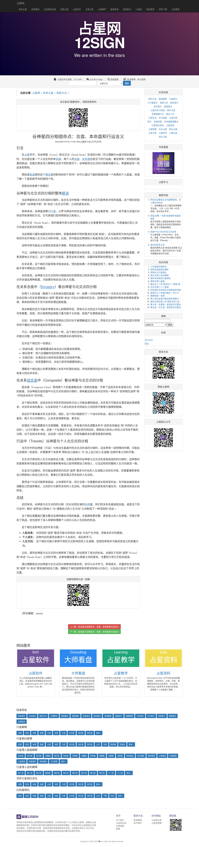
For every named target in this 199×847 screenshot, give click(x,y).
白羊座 (20, 755)
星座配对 (127, 9)
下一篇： (94, 631)
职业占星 (173, 129)
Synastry (149, 339)
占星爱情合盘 (50, 9)
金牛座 (29, 755)
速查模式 (64, 716)
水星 (34, 733)
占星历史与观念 (158, 110)
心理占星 (173, 132)
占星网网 (37, 822)
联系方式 (43, 716)
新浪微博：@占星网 (136, 79)
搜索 (127, 83)
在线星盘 (107, 716)
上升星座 (53, 761)
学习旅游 (163, 117)
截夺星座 (151, 755)
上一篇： (94, 626)
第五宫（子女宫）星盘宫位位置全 (165, 307)
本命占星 (23, 9)
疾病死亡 (161, 716)
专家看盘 (163, 147)
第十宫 (102, 773)
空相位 (122, 744)
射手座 (93, 755)
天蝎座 (84, 755)
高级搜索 (114, 79)
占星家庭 (152, 129)
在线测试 (86, 716)
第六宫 (65, 773)
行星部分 (173, 98)
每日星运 (97, 716)
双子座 (38, 755)
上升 (98, 744)
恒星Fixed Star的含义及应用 (163, 231)
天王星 (71, 733)
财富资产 (118, 716)
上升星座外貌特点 (158, 266)
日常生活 (152, 117)
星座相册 (75, 716)
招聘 (118, 828)
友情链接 (120, 825)
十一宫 (111, 773)
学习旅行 (150, 716)
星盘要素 (163, 98)
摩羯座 (102, 755)
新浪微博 (138, 819)
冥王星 (89, 733)
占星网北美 (121, 822)
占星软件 (77, 9)
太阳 (20, 733)
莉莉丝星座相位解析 (159, 269)
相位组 (113, 744)
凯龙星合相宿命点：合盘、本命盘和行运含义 (98, 626)
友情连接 (21, 721)
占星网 (20, 3)
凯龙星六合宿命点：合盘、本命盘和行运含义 (98, 631)
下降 (105, 795)
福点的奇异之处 (157, 244)
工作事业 (140, 716)
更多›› (98, 733)
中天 (105, 744)
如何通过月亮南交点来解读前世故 (165, 289)
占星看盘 (175, 9)
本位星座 (140, 755)
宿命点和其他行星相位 (160, 278)
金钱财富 (158, 121)
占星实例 (173, 117)
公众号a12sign (96, 79)
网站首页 (21, 716)
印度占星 (64, 9)
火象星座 (162, 755)
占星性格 (170, 125)
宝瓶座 (111, 755)
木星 (56, 733)
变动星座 (43, 761)
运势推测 (35, 9)
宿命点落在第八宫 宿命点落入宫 (164, 301)
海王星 (80, 733)
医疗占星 (171, 110)
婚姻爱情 (129, 716)
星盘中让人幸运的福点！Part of (164, 292)
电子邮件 (138, 822)
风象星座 (32, 761)
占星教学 (102, 9)
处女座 (65, 755)
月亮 (27, 733)
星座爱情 (150, 9)
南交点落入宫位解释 (159, 275)
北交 (112, 795)
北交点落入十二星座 (159, 286)
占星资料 (163, 673)
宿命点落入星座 (157, 281)
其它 (149, 121)
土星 (63, 733)
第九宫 (93, 773)
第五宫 (56, 773)
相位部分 (174, 102)
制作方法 (152, 98)
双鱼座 (120, 755)
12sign (106, 841)
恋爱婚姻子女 (158, 114)
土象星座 (21, 761)
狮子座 (56, 755)
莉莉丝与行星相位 (158, 272)
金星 (41, 733)
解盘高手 (172, 716)
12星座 (138, 9)
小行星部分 (152, 102)
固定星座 (129, 755)
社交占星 (163, 129)
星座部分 (168, 106)
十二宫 (120, 773)
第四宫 (47, 773)
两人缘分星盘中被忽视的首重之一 (165, 298)
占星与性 (152, 132)
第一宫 (20, 773)
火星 (49, 733)
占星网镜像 (156, 822)
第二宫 (29, 773)
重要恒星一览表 (157, 295)
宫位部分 (158, 106)
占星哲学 (163, 132)
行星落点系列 (158, 125)
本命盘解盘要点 (171, 121)
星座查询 (114, 9)
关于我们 (120, 819)
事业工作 (170, 114)
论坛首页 (32, 716)
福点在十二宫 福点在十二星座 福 (165, 283)
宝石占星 (163, 136)
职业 (147, 343)
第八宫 (84, 773)
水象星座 (173, 755)
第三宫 (38, 773)
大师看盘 (78, 673)
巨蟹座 (47, 755)
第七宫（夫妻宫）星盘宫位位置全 (165, 304)
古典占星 (89, 9)
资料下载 (163, 9)
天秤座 (75, 755)
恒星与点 (61, 93)
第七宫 (75, 773)
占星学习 (163, 182)
